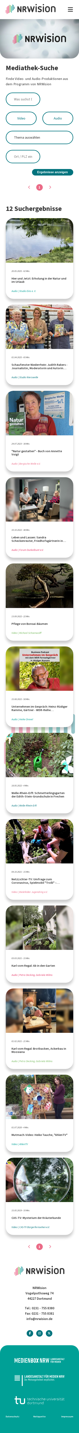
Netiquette (39, 1416)
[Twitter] (49, 1333)
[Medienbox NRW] (39, 1360)
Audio (58, 118)
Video (21, 118)
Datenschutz (12, 1416)
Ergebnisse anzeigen (52, 172)
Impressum (67, 1416)
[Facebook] (30, 1333)
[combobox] (39, 99)
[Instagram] (39, 1333)
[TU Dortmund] (39, 1400)
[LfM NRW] (39, 1380)
